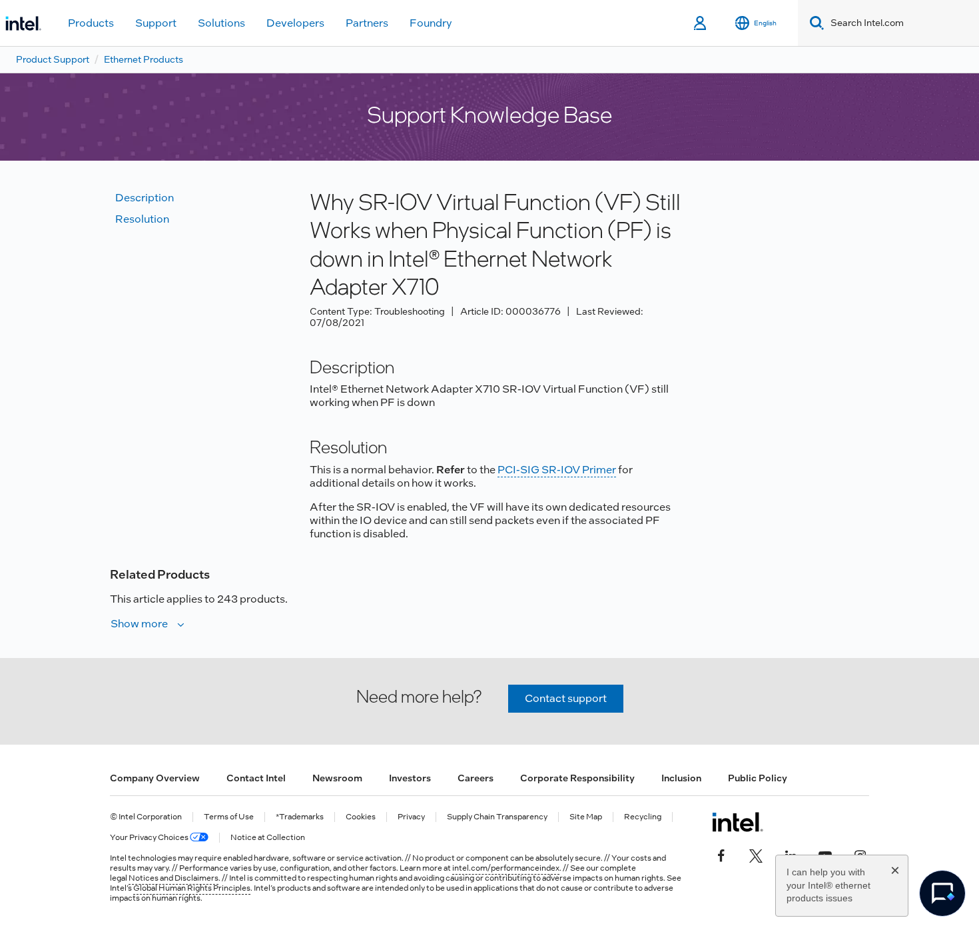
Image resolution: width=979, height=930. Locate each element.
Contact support (566, 698)
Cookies (361, 817)
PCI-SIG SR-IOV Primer (556, 470)
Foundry (431, 23)
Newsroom (337, 778)
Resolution (142, 219)
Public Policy (757, 778)
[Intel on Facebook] (721, 854)
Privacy (411, 817)
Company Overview (155, 778)
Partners (367, 23)
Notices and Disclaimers (173, 878)
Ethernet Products (143, 59)
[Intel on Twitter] (756, 854)
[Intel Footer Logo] (737, 822)
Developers (295, 23)
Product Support (52, 59)
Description (144, 198)
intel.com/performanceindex (505, 868)
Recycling (642, 817)
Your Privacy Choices (150, 838)
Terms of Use (229, 817)
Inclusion (681, 778)
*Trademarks (300, 817)
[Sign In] (701, 23)
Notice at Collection (267, 838)
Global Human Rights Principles (191, 888)
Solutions (221, 23)
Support (155, 23)
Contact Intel (256, 778)
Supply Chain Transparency (497, 817)
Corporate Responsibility (577, 778)
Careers (475, 778)
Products (91, 23)
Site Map (585, 817)
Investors (410, 778)
